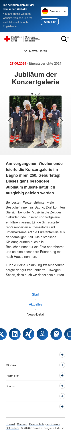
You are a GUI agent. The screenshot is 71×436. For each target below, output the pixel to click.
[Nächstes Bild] (61, 120)
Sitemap (22, 424)
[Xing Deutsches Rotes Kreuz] (28, 334)
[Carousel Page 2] (35, 94)
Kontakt (10, 424)
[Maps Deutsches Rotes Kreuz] (42, 334)
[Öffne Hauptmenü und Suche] (65, 39)
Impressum (53, 424)
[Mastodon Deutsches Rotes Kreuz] (56, 334)
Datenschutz (36, 424)
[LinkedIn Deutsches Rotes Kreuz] (15, 334)
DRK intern (12, 428)
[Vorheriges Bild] (9, 120)
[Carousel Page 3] (39, 94)
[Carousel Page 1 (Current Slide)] (32, 94)
